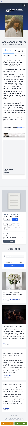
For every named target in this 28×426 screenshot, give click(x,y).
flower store (21, 129)
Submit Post (14, 265)
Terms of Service (18, 419)
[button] (14, 281)
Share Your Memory (9, 241)
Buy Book (15, 219)
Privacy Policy (10, 419)
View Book (7, 219)
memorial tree (21, 127)
